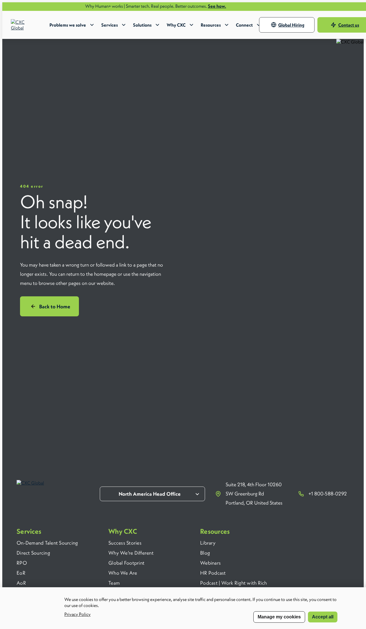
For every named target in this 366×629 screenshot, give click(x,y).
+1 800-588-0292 (328, 493)
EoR (21, 573)
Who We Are (122, 573)
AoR (21, 583)
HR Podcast (213, 573)
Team (114, 583)
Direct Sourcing (33, 552)
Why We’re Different (131, 552)
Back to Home (54, 306)
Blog (205, 552)
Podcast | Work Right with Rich (233, 583)
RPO (22, 562)
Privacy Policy (77, 614)
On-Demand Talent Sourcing (47, 542)
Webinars (210, 562)
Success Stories (125, 542)
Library (208, 542)
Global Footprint (126, 562)
